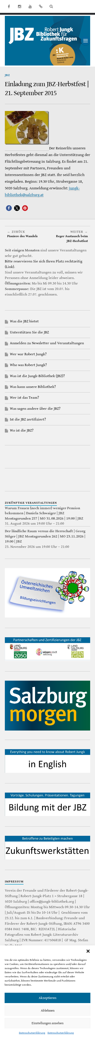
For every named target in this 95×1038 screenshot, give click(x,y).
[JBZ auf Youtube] (30, 6)
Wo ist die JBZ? (21, 430)
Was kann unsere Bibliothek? (33, 387)
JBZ (7, 75)
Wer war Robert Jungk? (28, 354)
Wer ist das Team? (24, 397)
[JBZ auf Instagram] (19, 6)
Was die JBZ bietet (24, 321)
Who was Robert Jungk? (28, 365)
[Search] (51, 6)
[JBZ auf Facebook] (9, 6)
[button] (88, 951)
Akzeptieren (47, 998)
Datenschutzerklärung (32, 1032)
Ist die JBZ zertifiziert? (28, 419)
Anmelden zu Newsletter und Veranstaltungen (47, 343)
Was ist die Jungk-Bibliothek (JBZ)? (37, 376)
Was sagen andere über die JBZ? (35, 409)
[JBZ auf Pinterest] (41, 6)
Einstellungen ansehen (47, 1023)
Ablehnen (47, 1010)
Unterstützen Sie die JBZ (29, 332)
